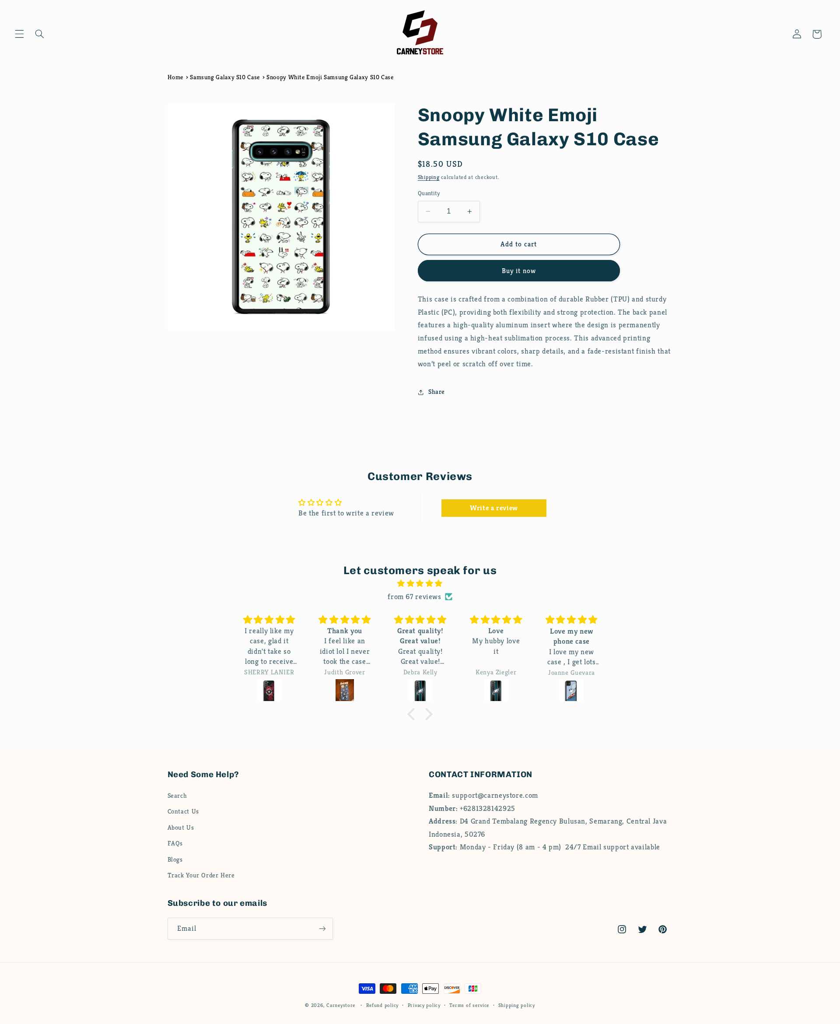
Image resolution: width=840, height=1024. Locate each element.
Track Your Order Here (201, 876)
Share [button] (436, 392)
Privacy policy (424, 1005)
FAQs (175, 844)
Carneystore (340, 1005)
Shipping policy (516, 1005)
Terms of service (469, 1005)
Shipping (429, 177)
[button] (19, 34)
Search (177, 796)
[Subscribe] (322, 928)
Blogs (175, 860)
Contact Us (183, 812)
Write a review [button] (494, 507)
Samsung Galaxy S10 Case (225, 77)
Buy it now (519, 271)
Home (176, 77)
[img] (420, 583)
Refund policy (382, 1005)
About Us (181, 828)
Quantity (429, 193)
